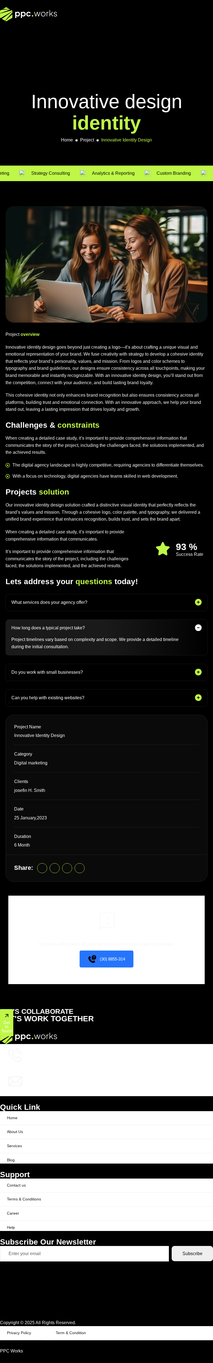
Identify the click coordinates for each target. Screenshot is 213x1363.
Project (87, 140)
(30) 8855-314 (112, 959)
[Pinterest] (42, 868)
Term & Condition (71, 1333)
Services (14, 1146)
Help (11, 1227)
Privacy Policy (19, 1333)
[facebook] (67, 868)
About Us (15, 1131)
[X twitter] (55, 868)
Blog (11, 1160)
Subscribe (192, 1253)
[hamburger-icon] (207, 34)
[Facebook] (106, 1290)
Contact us (16, 1185)
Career (13, 1213)
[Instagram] (80, 868)
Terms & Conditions (24, 1199)
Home (67, 140)
